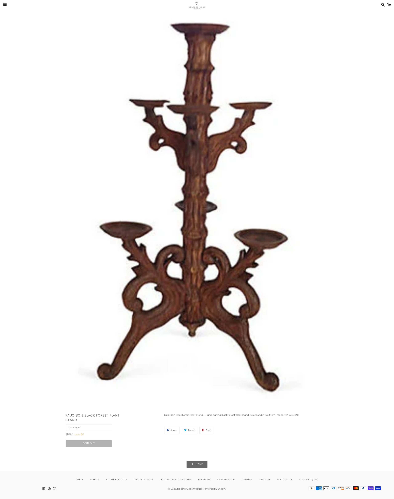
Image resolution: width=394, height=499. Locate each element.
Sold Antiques (308, 479)
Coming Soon (226, 479)
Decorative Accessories (176, 479)
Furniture (204, 479)
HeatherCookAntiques (190, 488)
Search (94, 479)
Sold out (89, 443)
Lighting (247, 479)
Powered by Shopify (215, 488)
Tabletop (264, 479)
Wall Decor (284, 479)
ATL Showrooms (116, 479)
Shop (80, 479)
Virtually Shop (143, 479)
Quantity (72, 427)
